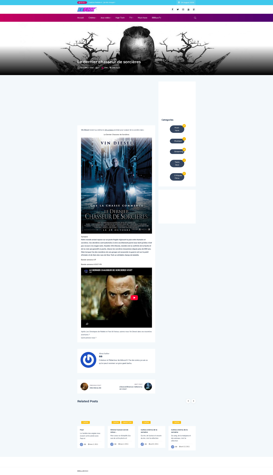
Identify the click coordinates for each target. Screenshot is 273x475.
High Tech (120, 17)
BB (85, 444)
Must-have (142, 17)
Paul (81, 430)
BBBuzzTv (156, 17)
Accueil (80, 17)
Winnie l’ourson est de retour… (119, 431)
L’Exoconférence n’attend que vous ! (130, 388)
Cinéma (92, 17)
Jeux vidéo (105, 17)
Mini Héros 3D (95, 388)
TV (130, 17)
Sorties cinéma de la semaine (149, 431)
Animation (127, 422)
